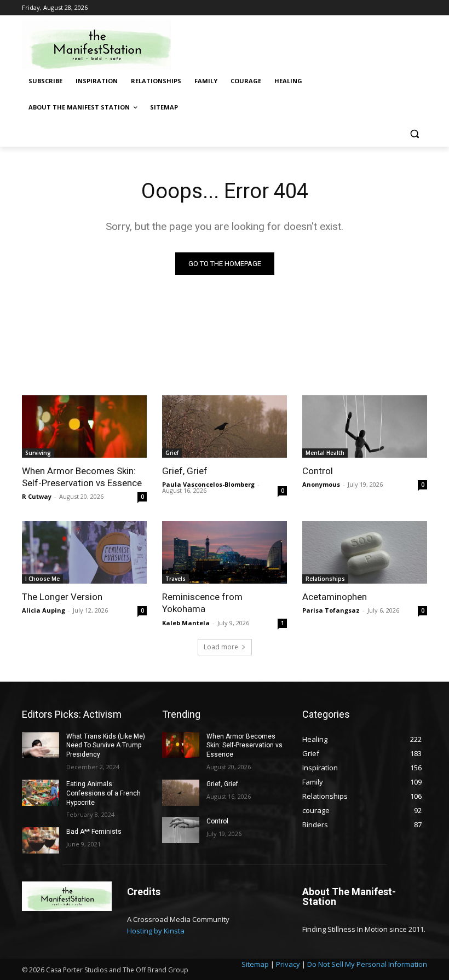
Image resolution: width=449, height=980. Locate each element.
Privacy (288, 964)
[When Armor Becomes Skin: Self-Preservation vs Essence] (84, 426)
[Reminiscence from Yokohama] (224, 552)
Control (317, 470)
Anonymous (321, 484)
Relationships (325, 579)
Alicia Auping (43, 610)
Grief (172, 453)
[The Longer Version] (84, 552)
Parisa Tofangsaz (331, 610)
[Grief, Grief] (224, 426)
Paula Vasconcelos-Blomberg (208, 484)
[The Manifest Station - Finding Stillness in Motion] (96, 45)
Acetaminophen (334, 596)
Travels (175, 579)
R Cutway (36, 496)
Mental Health (325, 453)
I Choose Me (42, 579)
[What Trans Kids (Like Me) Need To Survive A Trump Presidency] (40, 745)
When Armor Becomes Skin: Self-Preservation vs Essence (82, 476)
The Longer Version (62, 596)
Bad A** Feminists (94, 831)
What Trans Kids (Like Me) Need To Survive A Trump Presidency (105, 746)
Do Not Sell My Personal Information (367, 964)
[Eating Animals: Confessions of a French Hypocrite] (40, 793)
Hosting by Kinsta (156, 931)
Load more (221, 647)
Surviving (38, 453)
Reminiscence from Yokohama (202, 602)
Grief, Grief (185, 470)
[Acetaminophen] (364, 552)
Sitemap (255, 964)
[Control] (364, 426)
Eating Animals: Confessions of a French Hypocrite (103, 793)
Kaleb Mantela (186, 623)
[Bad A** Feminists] (40, 840)
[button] (414, 134)
